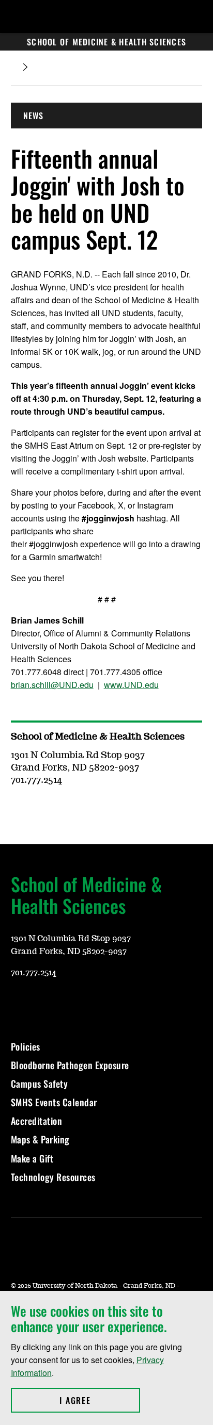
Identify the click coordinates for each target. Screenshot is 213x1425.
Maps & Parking (40, 1139)
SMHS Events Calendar (54, 1102)
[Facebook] (67, 1003)
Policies (25, 1046)
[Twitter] (92, 1003)
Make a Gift (32, 1158)
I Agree (99, 1400)
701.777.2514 (33, 973)
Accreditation (37, 1120)
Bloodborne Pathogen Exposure (70, 1065)
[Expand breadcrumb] (25, 67)
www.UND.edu (131, 685)
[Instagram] (43, 1003)
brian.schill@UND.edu (52, 685)
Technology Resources (53, 1177)
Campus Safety (39, 1083)
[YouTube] (18, 1003)
